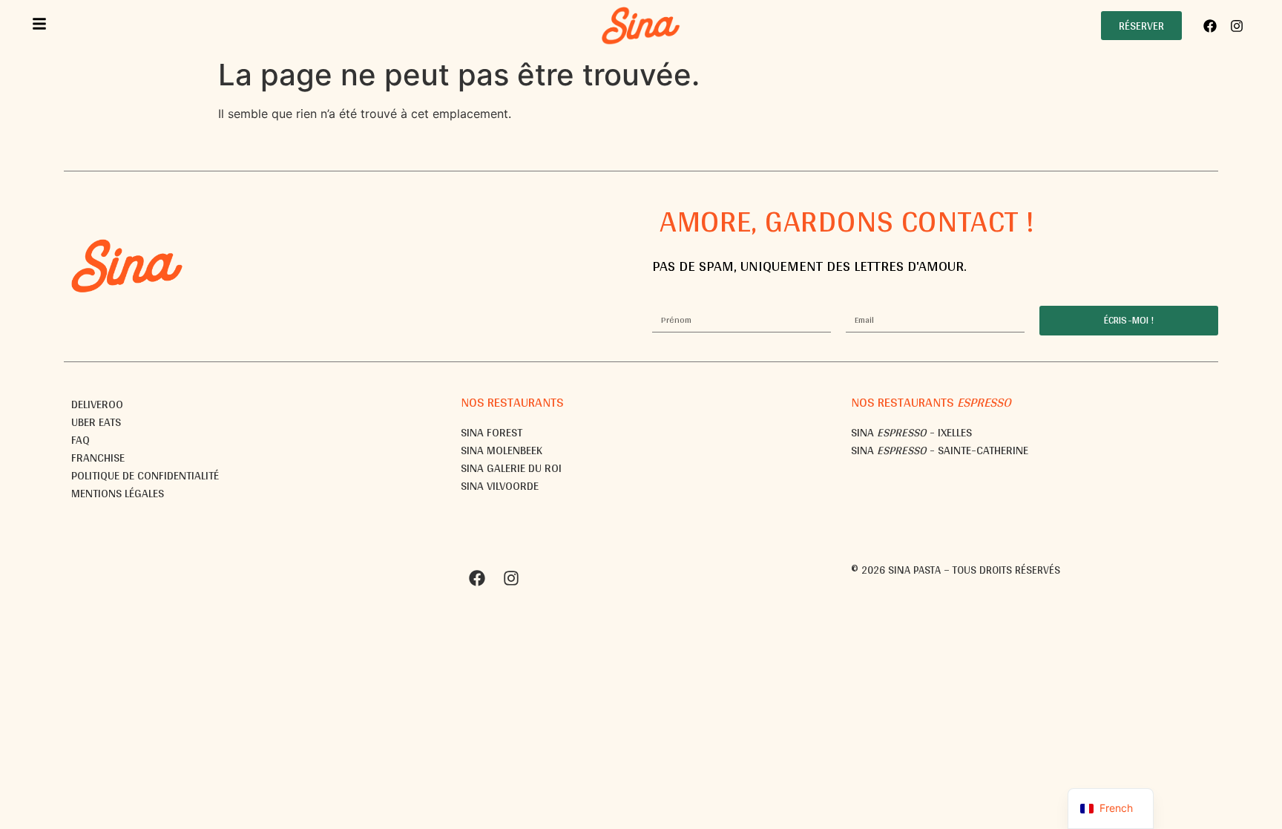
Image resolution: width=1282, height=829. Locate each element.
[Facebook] (1210, 26)
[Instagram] (1236, 26)
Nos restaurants (512, 402)
